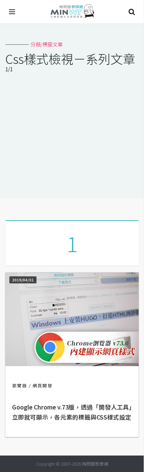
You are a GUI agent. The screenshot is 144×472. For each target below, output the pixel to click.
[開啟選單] (12, 12)
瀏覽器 (19, 385)
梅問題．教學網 (72, 12)
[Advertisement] (72, 137)
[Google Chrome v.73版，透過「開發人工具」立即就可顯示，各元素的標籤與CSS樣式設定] (72, 363)
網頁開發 (42, 385)
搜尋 (132, 12)
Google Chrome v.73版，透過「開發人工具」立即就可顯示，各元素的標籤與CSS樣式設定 (72, 412)
